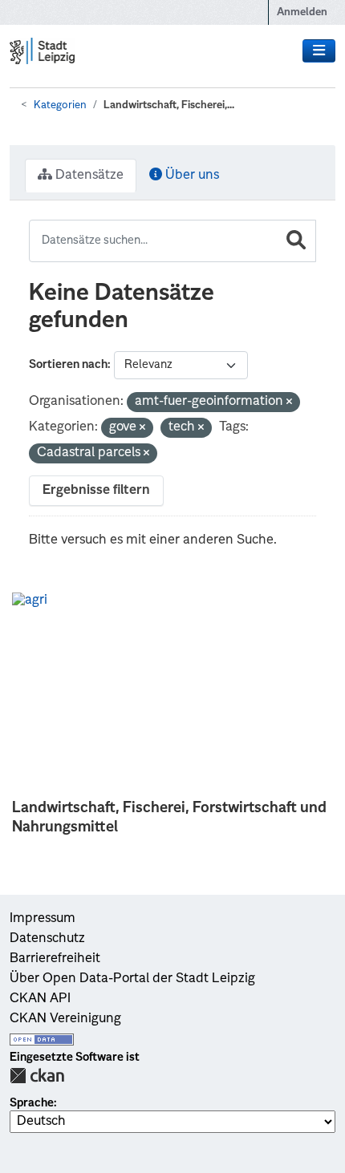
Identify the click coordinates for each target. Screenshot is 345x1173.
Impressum (42, 918)
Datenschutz (47, 938)
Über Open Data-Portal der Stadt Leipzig (132, 979)
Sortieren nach (68, 364)
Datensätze (88, 175)
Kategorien (60, 105)
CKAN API (40, 999)
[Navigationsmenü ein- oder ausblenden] (318, 51)
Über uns (190, 175)
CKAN (37, 1075)
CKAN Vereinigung (65, 1019)
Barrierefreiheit (55, 959)
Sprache (32, 1103)
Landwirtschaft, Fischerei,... (169, 105)
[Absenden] (296, 241)
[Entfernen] (289, 402)
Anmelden (302, 12)
